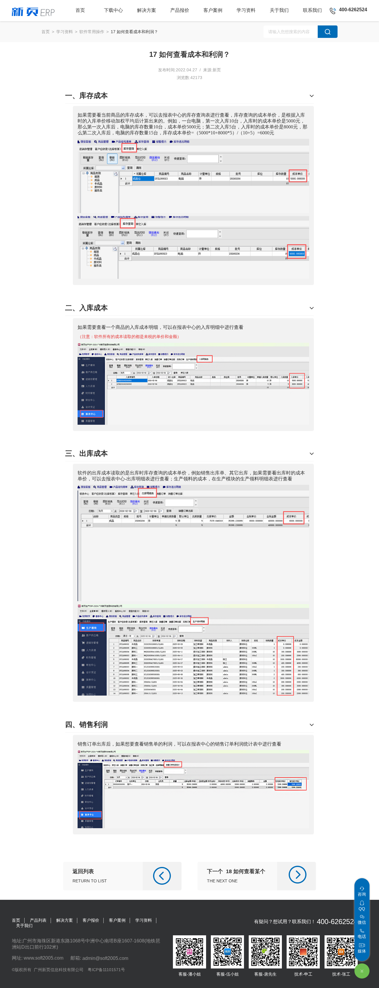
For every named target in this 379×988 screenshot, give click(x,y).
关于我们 (24, 925)
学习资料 (64, 31)
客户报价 (91, 920)
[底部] (362, 971)
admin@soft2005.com (105, 958)
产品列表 (38, 920)
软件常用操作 (91, 31)
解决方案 (64, 920)
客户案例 (117, 920)
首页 (45, 31)
